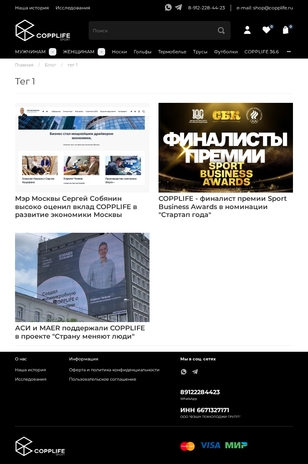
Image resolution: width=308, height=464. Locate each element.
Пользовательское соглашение (102, 379)
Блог (50, 65)
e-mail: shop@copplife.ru (265, 8)
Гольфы (142, 51)
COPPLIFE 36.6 (262, 51)
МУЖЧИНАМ (30, 51)
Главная (24, 65)
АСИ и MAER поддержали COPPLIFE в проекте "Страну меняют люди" (80, 332)
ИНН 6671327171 (204, 410)
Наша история (32, 8)
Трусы (200, 51)
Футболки (226, 51)
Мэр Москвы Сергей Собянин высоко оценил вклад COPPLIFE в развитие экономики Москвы (76, 206)
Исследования (73, 8)
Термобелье (172, 51)
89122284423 (200, 392)
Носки (119, 51)
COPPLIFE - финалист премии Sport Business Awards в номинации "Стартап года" (223, 206)
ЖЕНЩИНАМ (79, 51)
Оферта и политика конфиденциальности (114, 370)
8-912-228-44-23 (206, 8)
